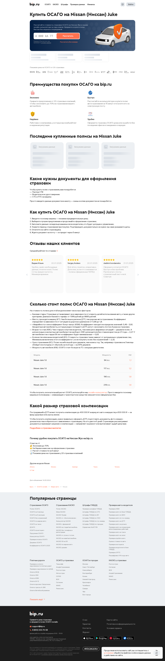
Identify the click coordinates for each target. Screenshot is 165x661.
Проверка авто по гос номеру (119, 518)
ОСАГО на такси (35, 524)
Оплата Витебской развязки (40, 590)
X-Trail (32, 470)
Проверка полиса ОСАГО (38, 539)
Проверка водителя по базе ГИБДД (119, 548)
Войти (130, 4)
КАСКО (56, 4)
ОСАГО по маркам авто (38, 521)
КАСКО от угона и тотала (65, 535)
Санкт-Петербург (88, 567)
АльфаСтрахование (63, 567)
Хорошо (157, 653)
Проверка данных (77, 4)
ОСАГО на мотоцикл (37, 530)
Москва (85, 564)
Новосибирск (87, 570)
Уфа (83, 592)
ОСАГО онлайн (42, 487)
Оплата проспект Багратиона (40, 584)
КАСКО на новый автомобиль (66, 538)
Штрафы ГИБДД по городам (92, 524)
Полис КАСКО (61, 509)
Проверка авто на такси (117, 532)
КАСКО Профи (61, 515)
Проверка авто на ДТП (117, 521)
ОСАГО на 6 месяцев (37, 515)
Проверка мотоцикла (116, 544)
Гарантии (86, 624)
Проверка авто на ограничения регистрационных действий (119, 528)
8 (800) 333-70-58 (40, 630)
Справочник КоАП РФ (89, 527)
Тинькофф (59, 564)
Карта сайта (112, 620)
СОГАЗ (58, 576)
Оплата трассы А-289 (37, 587)
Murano (53, 467)
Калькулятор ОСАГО (37, 536)
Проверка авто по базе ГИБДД (120, 512)
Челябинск (86, 585)
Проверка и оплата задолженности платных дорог (41, 565)
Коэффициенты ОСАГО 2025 (40, 545)
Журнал (85, 632)
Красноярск (86, 582)
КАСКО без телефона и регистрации (64, 531)
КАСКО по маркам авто (64, 544)
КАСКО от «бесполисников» (66, 518)
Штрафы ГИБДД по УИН (91, 518)
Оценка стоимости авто (117, 541)
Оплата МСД (34, 572)
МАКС (58, 585)
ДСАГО (32, 527)
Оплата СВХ (34, 575)
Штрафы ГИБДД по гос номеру (93, 521)
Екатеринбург (87, 573)
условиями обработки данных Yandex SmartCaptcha (57, 654)
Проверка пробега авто (117, 538)
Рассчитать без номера (69, 42)
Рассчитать (68, 36)
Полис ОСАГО (35, 509)
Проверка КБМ (114, 509)
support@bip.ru (38, 626)
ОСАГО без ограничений (38, 518)
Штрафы (64, 4)
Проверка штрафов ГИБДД (92, 509)
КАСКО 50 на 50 (62, 541)
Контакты (86, 628)
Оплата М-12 (34, 581)
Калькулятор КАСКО (63, 521)
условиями (109, 653)
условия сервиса (46, 42)
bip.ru (31, 487)
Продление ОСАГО (36, 533)
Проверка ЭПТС (114, 552)
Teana (95, 467)
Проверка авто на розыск (118, 524)
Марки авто (55, 487)
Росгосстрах (60, 570)
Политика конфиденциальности (121, 624)
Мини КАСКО (60, 512)
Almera (32, 467)
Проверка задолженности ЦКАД (41, 569)
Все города (86, 595)
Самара (85, 588)
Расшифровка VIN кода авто (119, 555)
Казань (84, 576)
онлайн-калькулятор (97, 392)
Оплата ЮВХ (34, 578)
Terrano (117, 467)
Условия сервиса (114, 628)
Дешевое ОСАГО (36, 542)
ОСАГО (48, 4)
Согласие (59, 582)
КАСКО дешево (61, 547)
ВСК (57, 579)
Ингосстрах (60, 573)
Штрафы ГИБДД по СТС (91, 512)
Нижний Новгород (88, 579)
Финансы (91, 4)
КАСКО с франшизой (63, 524)
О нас (84, 620)
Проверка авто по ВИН (117, 515)
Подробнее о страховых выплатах (45, 428)
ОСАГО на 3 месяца (37, 512)
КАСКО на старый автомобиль (66, 527)
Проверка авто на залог (117, 535)
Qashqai (75, 467)
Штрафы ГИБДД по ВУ (90, 515)
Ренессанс (60, 588)
